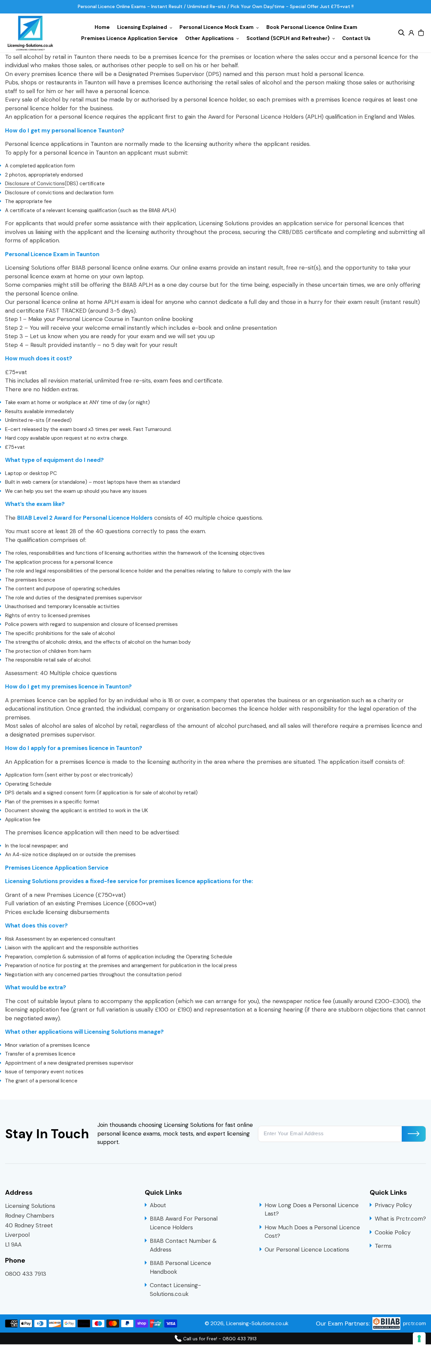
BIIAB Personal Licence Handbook (180, 1267)
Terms (383, 1246)
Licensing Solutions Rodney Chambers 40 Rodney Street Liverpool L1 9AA (30, 1225)
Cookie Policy (392, 1232)
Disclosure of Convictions (35, 183)
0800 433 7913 (25, 1273)
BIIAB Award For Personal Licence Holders (184, 1223)
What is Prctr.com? (400, 1218)
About (158, 1205)
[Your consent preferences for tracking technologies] (419, 1338)
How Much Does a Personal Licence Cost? (312, 1232)
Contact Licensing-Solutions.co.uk (175, 1289)
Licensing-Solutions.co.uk (257, 1323)
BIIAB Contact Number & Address (183, 1245)
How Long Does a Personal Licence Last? (312, 1209)
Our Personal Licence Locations (307, 1249)
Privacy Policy (393, 1205)
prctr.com (414, 1323)
